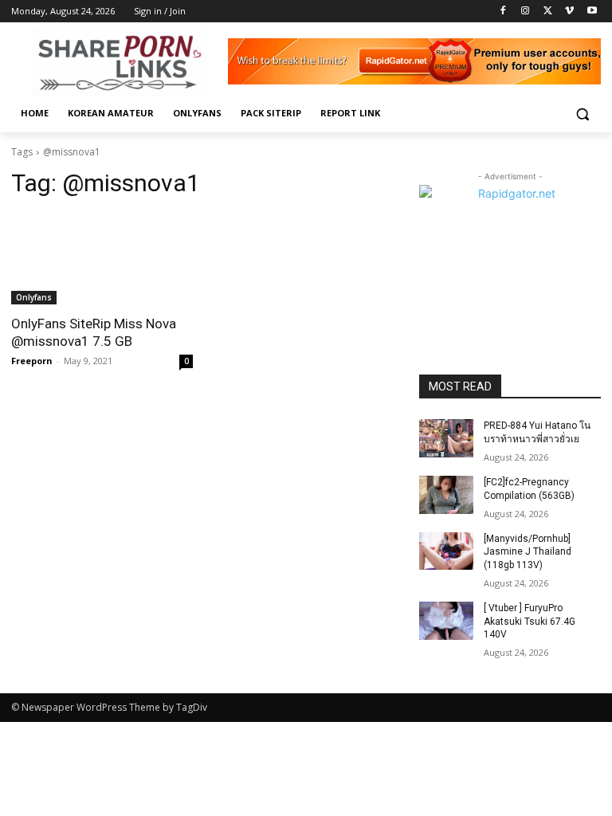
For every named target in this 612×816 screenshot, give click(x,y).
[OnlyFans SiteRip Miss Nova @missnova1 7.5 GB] (102, 259)
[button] (582, 113)
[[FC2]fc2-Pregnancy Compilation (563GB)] (446, 495)
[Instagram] (525, 11)
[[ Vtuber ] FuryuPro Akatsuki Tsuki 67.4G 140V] (446, 621)
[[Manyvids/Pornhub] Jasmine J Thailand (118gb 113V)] (446, 551)
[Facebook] (503, 11)
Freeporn (32, 361)
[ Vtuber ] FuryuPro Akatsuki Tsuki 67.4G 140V (529, 621)
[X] (548, 11)
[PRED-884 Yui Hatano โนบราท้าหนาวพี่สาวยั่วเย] (446, 438)
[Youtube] (592, 11)
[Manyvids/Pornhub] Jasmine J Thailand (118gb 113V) (527, 552)
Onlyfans (34, 297)
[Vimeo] (569, 11)
